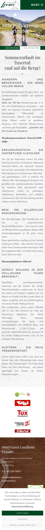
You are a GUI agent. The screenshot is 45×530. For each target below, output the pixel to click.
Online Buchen (31, 48)
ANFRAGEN (14, 48)
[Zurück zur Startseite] (10, 5)
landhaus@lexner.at (11, 477)
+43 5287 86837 (13, 471)
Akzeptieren (23, 513)
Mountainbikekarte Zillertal (16, 261)
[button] (37, 5)
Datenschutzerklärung (22, 506)
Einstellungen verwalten (22, 525)
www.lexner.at (9, 480)
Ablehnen (22, 519)
